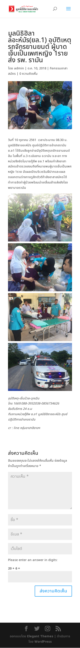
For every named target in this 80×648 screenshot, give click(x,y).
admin (19, 68)
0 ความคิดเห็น (28, 73)
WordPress (43, 641)
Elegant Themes (40, 636)
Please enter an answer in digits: (32, 560)
